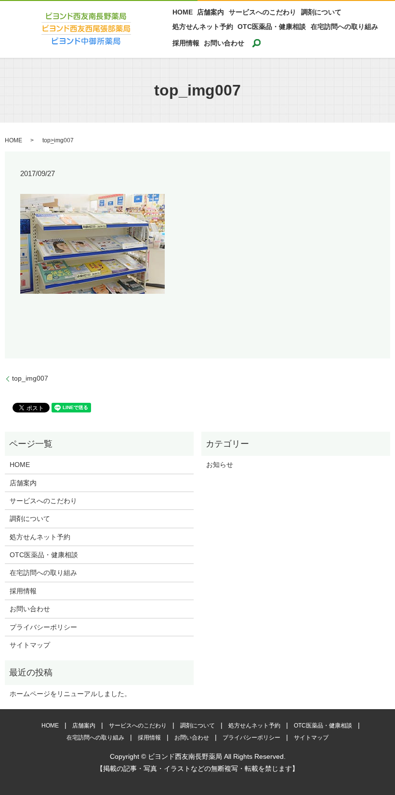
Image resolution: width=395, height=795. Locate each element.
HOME (182, 12)
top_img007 (30, 378)
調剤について (321, 12)
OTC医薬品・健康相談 (271, 26)
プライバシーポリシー (43, 627)
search (256, 43)
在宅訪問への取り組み (344, 26)
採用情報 (185, 43)
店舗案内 (210, 12)
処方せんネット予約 (202, 26)
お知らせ (219, 464)
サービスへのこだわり (262, 12)
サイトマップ (30, 645)
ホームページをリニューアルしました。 (70, 694)
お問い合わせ (224, 43)
